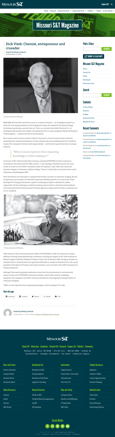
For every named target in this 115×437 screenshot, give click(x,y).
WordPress (76, 434)
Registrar (93, 370)
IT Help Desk (66, 403)
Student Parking (96, 382)
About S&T (26, 346)
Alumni (38, 314)
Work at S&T (37, 395)
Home (46, 11)
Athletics (80, 346)
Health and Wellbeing (69, 399)
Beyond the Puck (78, 11)
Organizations (66, 370)
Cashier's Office (95, 374)
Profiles (90, 11)
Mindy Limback (20, 52)
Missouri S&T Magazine (57, 25)
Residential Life (37, 365)
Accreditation (31, 354)
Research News (9, 382)
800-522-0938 (73, 351)
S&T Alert (64, 407)
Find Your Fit (66, 382)
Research (63, 346)
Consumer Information (49, 354)
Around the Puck (63, 11)
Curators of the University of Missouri (56, 434)
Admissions (35, 346)
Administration (95, 389)
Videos (98, 11)
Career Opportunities (98, 378)
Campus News (8, 374)
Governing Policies (97, 407)
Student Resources (96, 365)
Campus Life (71, 346)
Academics (44, 346)
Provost (92, 399)
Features (53, 11)
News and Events (9, 365)
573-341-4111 (59, 351)
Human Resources (38, 389)
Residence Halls (38, 370)
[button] (111, 4)
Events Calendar (9, 370)
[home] (17, 4)
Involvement (65, 365)
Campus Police (66, 395)
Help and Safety (66, 389)
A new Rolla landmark (97, 152)
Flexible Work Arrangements (43, 399)
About (85, 69)
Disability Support (81, 354)
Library (6, 395)
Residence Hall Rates (40, 378)
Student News (8, 378)
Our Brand (66, 354)
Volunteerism (66, 378)
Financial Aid (53, 346)
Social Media (57, 420)
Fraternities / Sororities (69, 374)
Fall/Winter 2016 (47, 314)
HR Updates (36, 407)
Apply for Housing (39, 382)
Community (89, 346)
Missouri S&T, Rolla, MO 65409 (37, 351)
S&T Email (7, 407)
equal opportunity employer (64, 432)
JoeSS (5, 399)
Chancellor (94, 395)
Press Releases (95, 403)
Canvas (6, 403)
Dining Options (38, 374)
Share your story (88, 83)
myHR (34, 403)
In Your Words (107, 11)
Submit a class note (95, 56)
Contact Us (86, 72)
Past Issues (86, 80)
